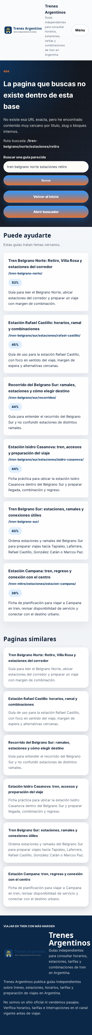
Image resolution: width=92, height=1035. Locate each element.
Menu (80, 30)
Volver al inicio (46, 196)
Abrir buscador (46, 212)
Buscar (46, 180)
